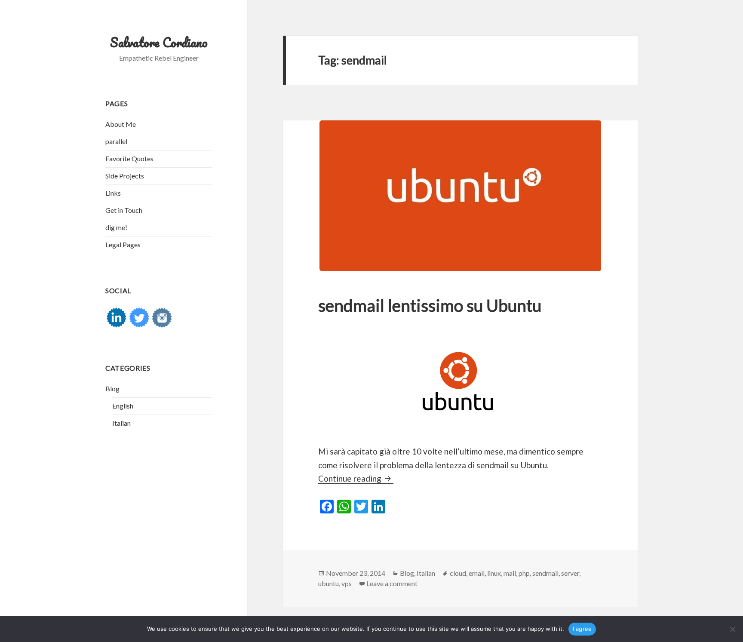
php (524, 573)
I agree (582, 628)
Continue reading (355, 478)
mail (510, 573)
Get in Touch (123, 210)
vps (346, 583)
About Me (120, 124)
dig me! (116, 227)
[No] (732, 629)
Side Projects (124, 176)
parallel (116, 141)
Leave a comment (392, 583)
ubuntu (328, 583)
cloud (458, 573)
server (570, 573)
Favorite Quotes (129, 158)
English (122, 406)
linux (494, 573)
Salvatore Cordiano (159, 42)
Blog (112, 388)
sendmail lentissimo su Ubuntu (429, 305)
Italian (121, 423)
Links (113, 193)
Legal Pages (123, 244)
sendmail (545, 573)
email (477, 573)
